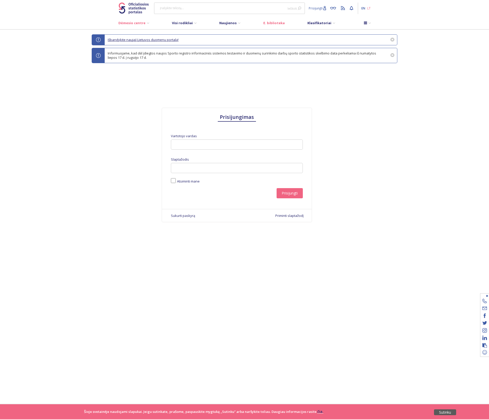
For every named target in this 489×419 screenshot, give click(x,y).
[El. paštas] (484, 309)
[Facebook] (484, 316)
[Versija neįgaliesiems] (334, 8)
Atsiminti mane (188, 181)
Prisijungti (290, 193)
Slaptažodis (180, 159)
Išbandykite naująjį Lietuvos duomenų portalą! (143, 39)
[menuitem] (133, 24)
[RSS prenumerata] (343, 8)
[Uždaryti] (481, 296)
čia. (320, 411)
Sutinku (445, 412)
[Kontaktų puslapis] (484, 302)
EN (363, 8)
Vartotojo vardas (184, 136)
